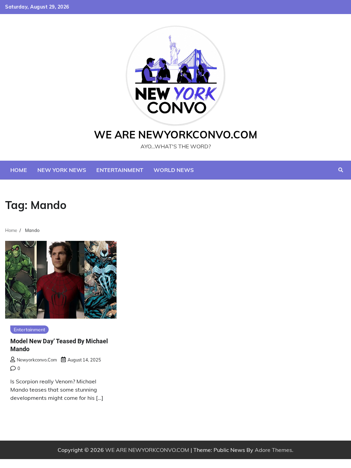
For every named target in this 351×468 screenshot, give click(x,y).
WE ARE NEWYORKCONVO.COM (175, 134)
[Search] (341, 170)
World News (174, 170)
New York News (61, 170)
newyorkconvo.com (37, 359)
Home (18, 170)
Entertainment (119, 170)
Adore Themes (273, 449)
